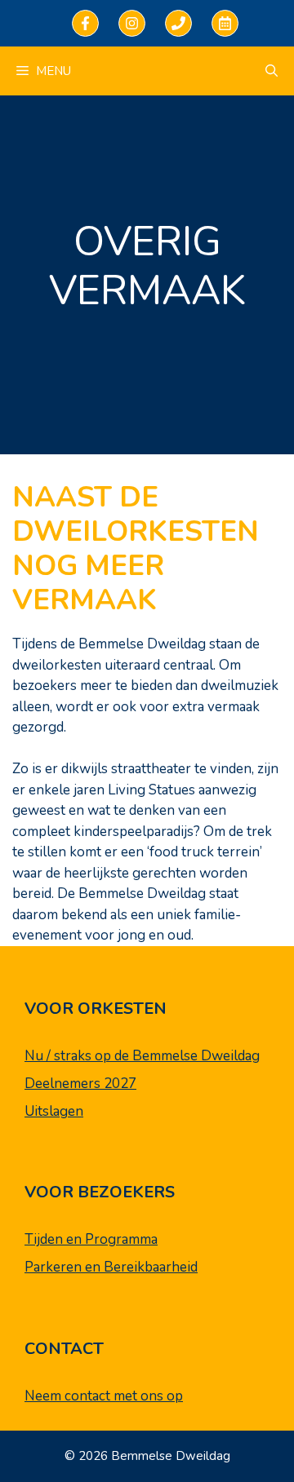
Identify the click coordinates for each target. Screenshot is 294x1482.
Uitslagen (53, 1111)
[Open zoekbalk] (271, 70)
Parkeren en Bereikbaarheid (111, 1267)
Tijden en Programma (91, 1239)
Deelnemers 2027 (80, 1083)
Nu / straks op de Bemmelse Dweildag (142, 1055)
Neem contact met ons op (103, 1396)
